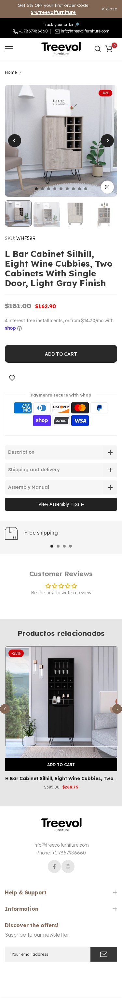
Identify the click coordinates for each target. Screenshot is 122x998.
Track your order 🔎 (61, 24)
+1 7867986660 (33, 31)
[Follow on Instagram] (68, 866)
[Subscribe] (103, 954)
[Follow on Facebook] (54, 866)
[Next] (107, 140)
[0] (108, 48)
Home (11, 72)
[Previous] (14, 140)
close (111, 9)
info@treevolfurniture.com (85, 31)
